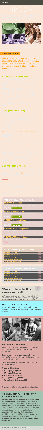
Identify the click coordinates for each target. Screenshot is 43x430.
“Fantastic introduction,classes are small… (17, 291)
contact (10, 309)
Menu (6, 2)
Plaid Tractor (27, 427)
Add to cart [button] (16, 208)
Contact (5, 178)
